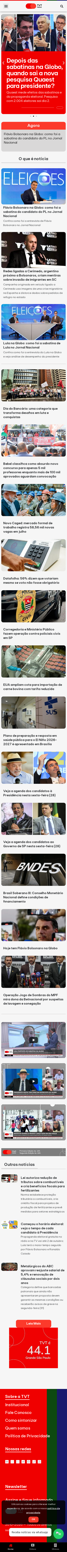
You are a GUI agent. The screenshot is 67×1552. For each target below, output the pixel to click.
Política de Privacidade (27, 1436)
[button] (6, 6)
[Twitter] (23, 1461)
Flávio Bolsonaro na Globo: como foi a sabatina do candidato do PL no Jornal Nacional (32, 212)
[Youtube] (7, 1461)
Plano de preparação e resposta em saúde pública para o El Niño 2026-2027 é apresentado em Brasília (30, 740)
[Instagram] (18, 1461)
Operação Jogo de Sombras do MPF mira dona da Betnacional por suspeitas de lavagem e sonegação (33, 999)
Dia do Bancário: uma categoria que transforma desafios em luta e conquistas (30, 413)
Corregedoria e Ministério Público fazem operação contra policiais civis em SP (31, 634)
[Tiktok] (34, 1461)
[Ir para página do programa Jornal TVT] (33, 1155)
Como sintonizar (21, 1420)
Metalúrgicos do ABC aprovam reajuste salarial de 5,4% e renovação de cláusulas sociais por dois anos (42, 1275)
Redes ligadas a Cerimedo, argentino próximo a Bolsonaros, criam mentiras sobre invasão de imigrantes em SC (32, 275)
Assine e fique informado (29, 1500)
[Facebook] (28, 1461)
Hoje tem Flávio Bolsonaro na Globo (30, 948)
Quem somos (17, 1428)
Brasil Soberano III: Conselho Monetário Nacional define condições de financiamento (33, 897)
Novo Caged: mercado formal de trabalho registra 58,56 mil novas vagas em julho (28, 527)
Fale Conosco (18, 1413)
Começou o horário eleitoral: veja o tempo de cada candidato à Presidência (42, 1228)
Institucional (17, 1405)
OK (33, 1519)
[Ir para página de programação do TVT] (33, 1367)
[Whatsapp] (12, 1461)
